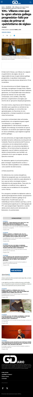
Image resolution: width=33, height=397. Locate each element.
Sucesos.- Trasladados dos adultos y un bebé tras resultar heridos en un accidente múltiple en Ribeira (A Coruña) (15, 224)
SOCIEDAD (8, 7)
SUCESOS (5, 221)
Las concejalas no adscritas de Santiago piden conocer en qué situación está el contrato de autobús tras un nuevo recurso (16, 258)
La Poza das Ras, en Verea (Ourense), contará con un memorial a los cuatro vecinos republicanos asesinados (15, 246)
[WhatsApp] (10, 35)
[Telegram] (14, 35)
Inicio (3, 7)
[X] (6, 35)
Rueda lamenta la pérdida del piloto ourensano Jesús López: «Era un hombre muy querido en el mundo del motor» (15, 235)
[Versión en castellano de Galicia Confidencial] (16, 2)
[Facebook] (3, 35)
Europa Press (6, 32)
